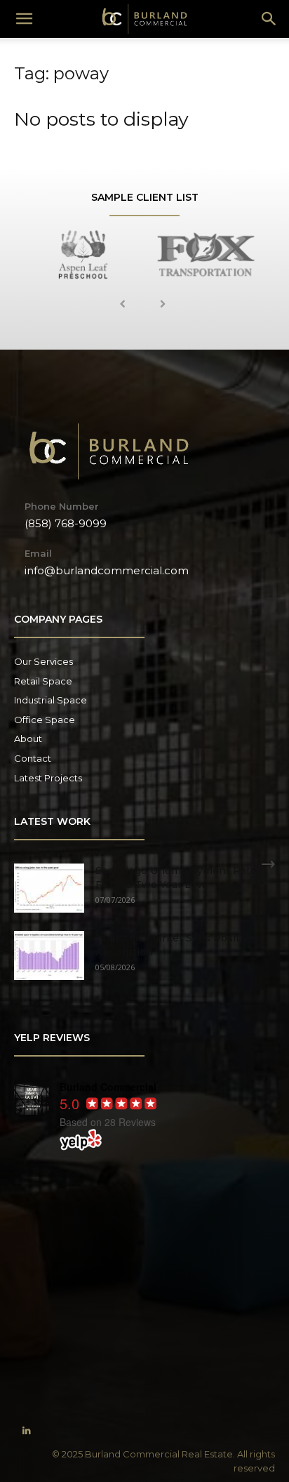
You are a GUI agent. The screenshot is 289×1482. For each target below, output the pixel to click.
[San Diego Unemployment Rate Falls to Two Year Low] (49, 888)
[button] (269, 19)
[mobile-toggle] (23, 19)
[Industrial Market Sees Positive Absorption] (49, 955)
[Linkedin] (26, 1431)
